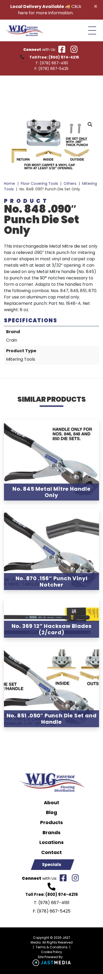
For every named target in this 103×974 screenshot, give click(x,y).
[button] (90, 124)
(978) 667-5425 (53, 68)
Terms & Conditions (52, 947)
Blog (51, 812)
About (51, 803)
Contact (51, 852)
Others (70, 183)
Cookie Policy (51, 952)
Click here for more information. (49, 9)
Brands (51, 833)
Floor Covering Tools (39, 183)
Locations (51, 842)
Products (51, 822)
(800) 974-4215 (64, 57)
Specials (51, 864)
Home (9, 183)
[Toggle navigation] (92, 30)
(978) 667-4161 (54, 63)
